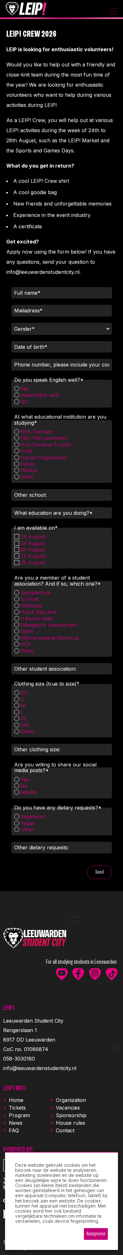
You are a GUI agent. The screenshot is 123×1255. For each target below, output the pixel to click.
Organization (71, 1100)
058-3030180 (19, 1058)
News (15, 1123)
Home (16, 1100)
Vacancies (68, 1107)
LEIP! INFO (14, 1088)
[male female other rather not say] (61, 331)
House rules (70, 1123)
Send (99, 872)
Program (19, 1115)
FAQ (14, 1130)
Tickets (17, 1107)
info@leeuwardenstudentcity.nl (39, 1068)
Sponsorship (71, 1115)
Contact (65, 1130)
